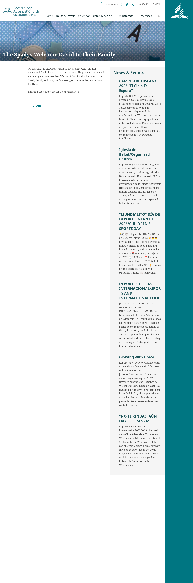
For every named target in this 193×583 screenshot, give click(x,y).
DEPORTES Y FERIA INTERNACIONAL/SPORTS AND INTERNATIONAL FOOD (140, 290)
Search (146, 4)
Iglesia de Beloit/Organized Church (134, 154)
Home (49, 16)
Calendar (84, 16)
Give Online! (111, 4)
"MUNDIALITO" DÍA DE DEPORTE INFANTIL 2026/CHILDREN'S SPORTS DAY (139, 221)
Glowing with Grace (136, 357)
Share (37, 106)
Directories (145, 16)
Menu (158, 4)
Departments (124, 16)
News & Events (65, 16)
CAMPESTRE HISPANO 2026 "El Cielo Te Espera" (138, 86)
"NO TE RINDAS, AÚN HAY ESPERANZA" (138, 418)
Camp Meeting (102, 16)
